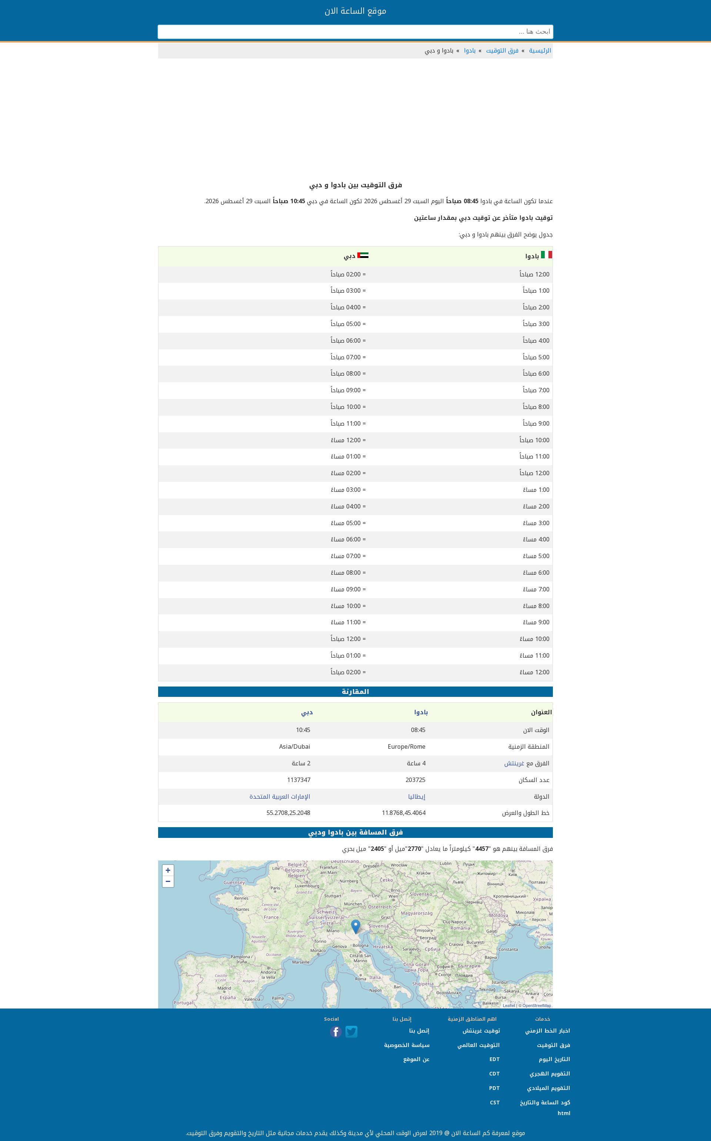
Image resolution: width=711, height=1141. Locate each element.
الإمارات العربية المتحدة (280, 796)
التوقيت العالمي (478, 1045)
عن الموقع (416, 1059)
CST (495, 1103)
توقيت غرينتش (481, 1031)
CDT (494, 1074)
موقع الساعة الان (355, 11)
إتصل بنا (419, 1031)
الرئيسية (540, 50)
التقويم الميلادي (548, 1088)
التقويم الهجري (550, 1074)
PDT (494, 1088)
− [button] (168, 881)
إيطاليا (416, 796)
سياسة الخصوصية (407, 1045)
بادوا (469, 50)
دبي (307, 712)
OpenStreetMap (537, 1005)
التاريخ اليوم (554, 1059)
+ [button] (168, 870)
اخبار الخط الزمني (547, 1031)
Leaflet (509, 1005)
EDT (495, 1059)
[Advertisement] (355, 120)
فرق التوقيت (502, 50)
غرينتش (514, 763)
